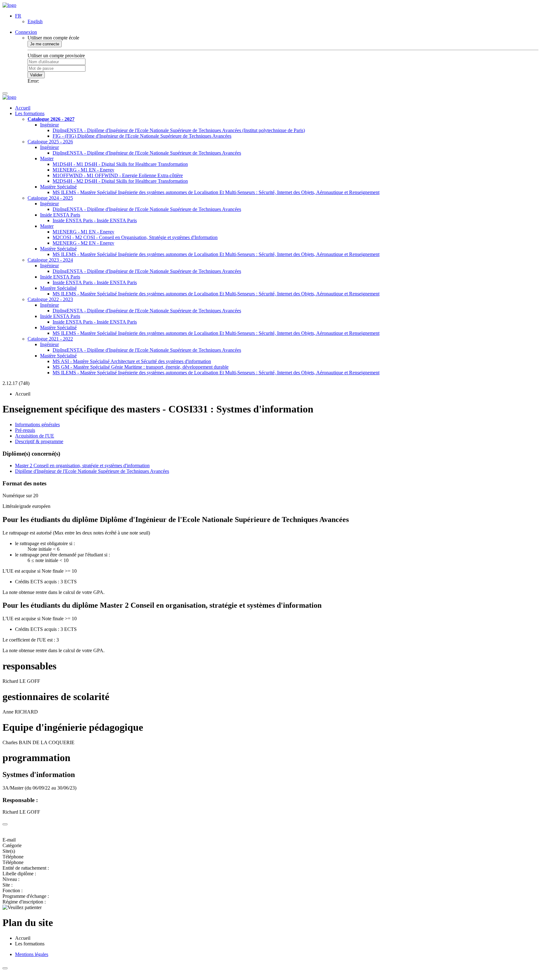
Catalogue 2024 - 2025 (50, 198)
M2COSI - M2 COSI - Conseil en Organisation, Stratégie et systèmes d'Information (135, 237)
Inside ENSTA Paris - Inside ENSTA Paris (95, 220)
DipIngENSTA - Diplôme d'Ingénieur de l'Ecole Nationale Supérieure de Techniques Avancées (147, 153)
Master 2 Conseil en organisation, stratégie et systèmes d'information (82, 465)
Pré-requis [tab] (25, 430)
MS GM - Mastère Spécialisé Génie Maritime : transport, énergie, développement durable (141, 367)
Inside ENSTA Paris (60, 214)
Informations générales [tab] (37, 424)
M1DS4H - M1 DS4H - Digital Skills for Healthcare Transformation (120, 164)
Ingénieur (49, 124)
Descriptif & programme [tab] (39, 441)
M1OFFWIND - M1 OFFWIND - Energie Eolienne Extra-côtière (118, 175)
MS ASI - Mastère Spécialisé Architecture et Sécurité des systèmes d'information (132, 361)
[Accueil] (9, 5)
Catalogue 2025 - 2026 (50, 141)
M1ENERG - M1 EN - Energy (83, 169)
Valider (36, 75)
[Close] (5, 824)
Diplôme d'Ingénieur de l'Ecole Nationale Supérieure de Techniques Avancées (92, 471)
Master (47, 158)
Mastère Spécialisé (58, 186)
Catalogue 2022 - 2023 (50, 299)
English (35, 21)
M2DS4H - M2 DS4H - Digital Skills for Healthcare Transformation (120, 181)
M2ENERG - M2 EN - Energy (83, 243)
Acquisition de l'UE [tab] (34, 435)
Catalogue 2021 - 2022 (50, 338)
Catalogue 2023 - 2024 (50, 260)
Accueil (22, 107)
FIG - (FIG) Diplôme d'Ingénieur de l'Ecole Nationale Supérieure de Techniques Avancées (142, 136)
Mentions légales (31, 954)
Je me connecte (44, 44)
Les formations (29, 113)
